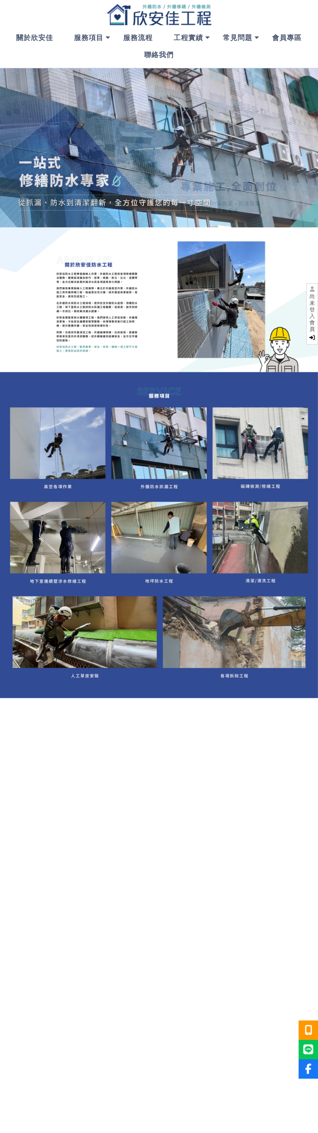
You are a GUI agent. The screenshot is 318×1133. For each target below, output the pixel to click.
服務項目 (89, 38)
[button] (155, 221)
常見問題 (237, 38)
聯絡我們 (159, 55)
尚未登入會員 (312, 313)
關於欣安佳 (34, 38)
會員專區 (287, 38)
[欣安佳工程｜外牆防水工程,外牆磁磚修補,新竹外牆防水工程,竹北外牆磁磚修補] (159, 15)
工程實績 (188, 38)
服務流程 (138, 38)
